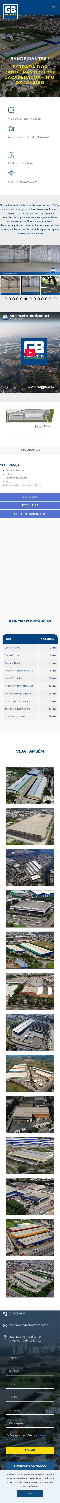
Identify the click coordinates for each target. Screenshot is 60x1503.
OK (29, 1493)
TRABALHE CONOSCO (30, 1466)
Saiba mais (33, 1486)
